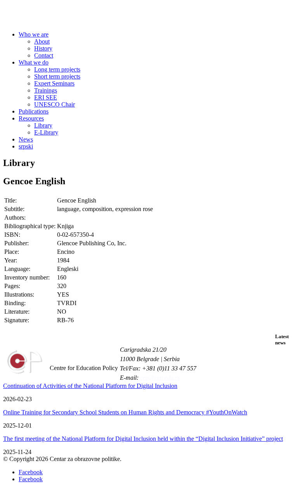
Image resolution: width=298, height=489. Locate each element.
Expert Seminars (54, 83)
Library (43, 125)
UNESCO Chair (54, 104)
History (43, 48)
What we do (34, 62)
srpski (26, 146)
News (26, 139)
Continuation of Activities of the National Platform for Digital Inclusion (90, 385)
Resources (31, 118)
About (42, 41)
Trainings (45, 90)
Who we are (34, 34)
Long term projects (57, 69)
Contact (43, 55)
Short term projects (57, 76)
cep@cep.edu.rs (160, 377)
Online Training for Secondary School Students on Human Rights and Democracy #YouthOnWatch (125, 412)
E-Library (46, 132)
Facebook (31, 472)
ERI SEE (45, 97)
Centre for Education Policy (63, 16)
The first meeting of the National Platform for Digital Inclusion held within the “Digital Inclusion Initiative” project (143, 438)
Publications (34, 111)
